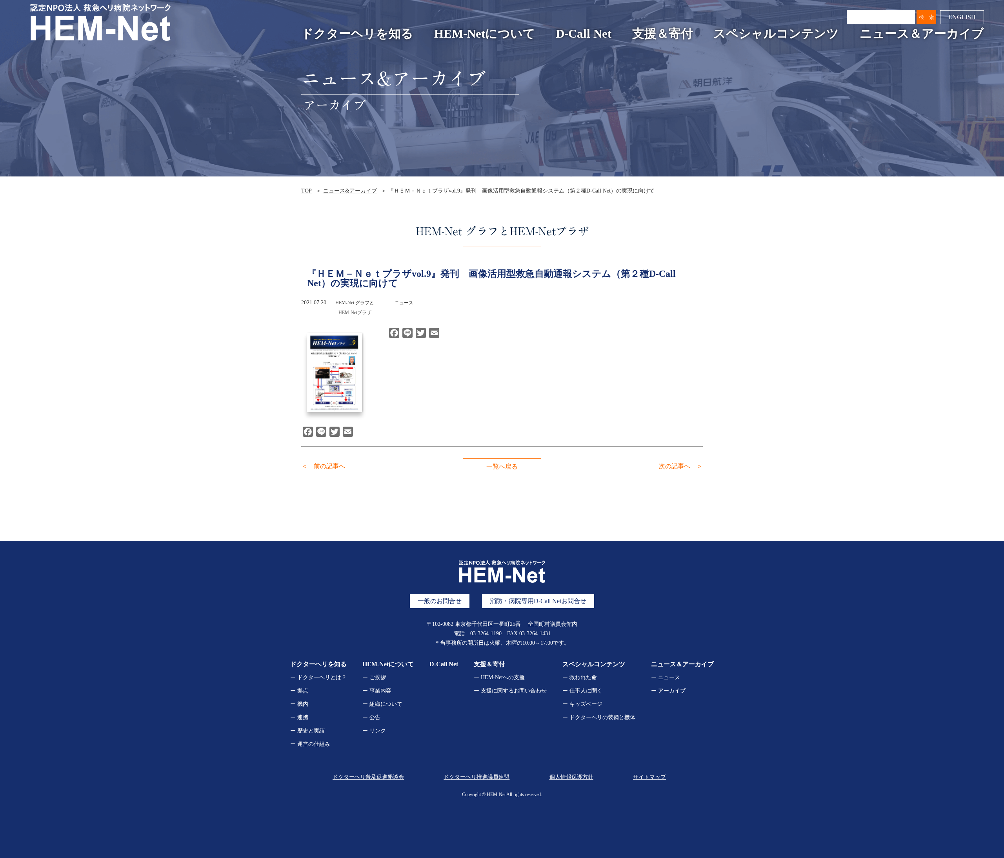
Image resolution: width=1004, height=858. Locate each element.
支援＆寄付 (662, 33)
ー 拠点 (299, 691)
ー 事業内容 (376, 691)
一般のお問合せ (440, 601)
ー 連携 (299, 717)
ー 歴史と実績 (307, 731)
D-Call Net (583, 33)
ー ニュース (665, 677)
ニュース (404, 302)
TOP (306, 191)
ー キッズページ (582, 704)
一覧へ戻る (502, 466)
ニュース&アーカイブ (350, 191)
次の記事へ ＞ (681, 466)
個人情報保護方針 (571, 777)
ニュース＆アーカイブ (922, 33)
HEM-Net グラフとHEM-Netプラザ (354, 307)
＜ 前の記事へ (323, 466)
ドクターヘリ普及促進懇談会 (368, 777)
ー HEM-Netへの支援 (499, 677)
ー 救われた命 (579, 677)
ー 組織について (382, 704)
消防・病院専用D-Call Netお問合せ (538, 601)
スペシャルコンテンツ (776, 33)
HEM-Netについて (484, 33)
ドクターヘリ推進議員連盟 (476, 777)
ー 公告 (371, 717)
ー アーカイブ (668, 691)
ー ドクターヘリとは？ (318, 677)
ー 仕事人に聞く (582, 691)
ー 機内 (299, 704)
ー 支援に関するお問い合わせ (510, 691)
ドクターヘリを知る (357, 33)
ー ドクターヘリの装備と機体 (598, 717)
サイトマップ (649, 777)
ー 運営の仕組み (310, 744)
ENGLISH (962, 17)
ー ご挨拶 (374, 677)
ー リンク (374, 731)
